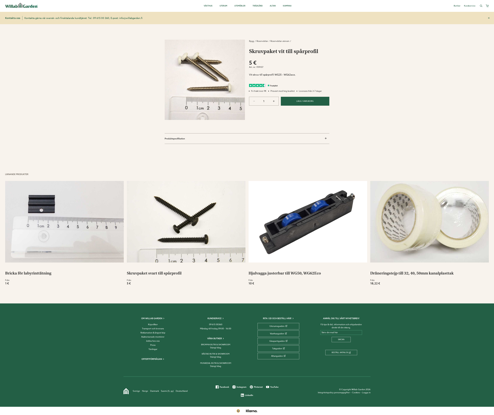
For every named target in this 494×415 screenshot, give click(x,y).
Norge (145, 391)
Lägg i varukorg (305, 101)
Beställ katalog (340, 352)
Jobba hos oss (153, 341)
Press (153, 345)
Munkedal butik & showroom (215, 363)
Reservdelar (262, 41)
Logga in (366, 392)
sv (172, 391)
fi (169, 391)
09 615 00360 (215, 324)
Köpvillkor (153, 324)
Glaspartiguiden (277, 341)
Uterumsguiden (277, 326)
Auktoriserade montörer (152, 336)
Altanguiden (277, 356)
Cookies (356, 392)
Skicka (341, 339)
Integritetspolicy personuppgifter (334, 392)
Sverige (136, 391)
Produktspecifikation (175, 138)
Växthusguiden (277, 333)
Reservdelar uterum (279, 41)
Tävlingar (152, 349)
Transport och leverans (153, 328)
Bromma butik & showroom (215, 344)
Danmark (154, 391)
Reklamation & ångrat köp (152, 332)
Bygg (251, 41)
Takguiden (277, 348)
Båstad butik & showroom (216, 353)
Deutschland (182, 391)
